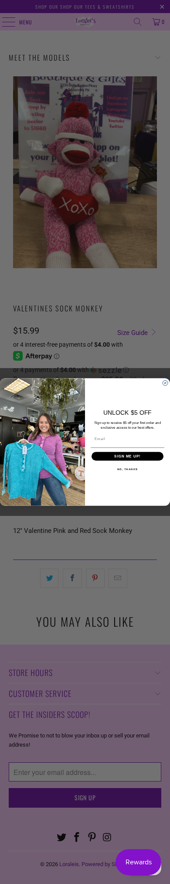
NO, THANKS (127, 469)
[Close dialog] (165, 383)
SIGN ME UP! (127, 456)
